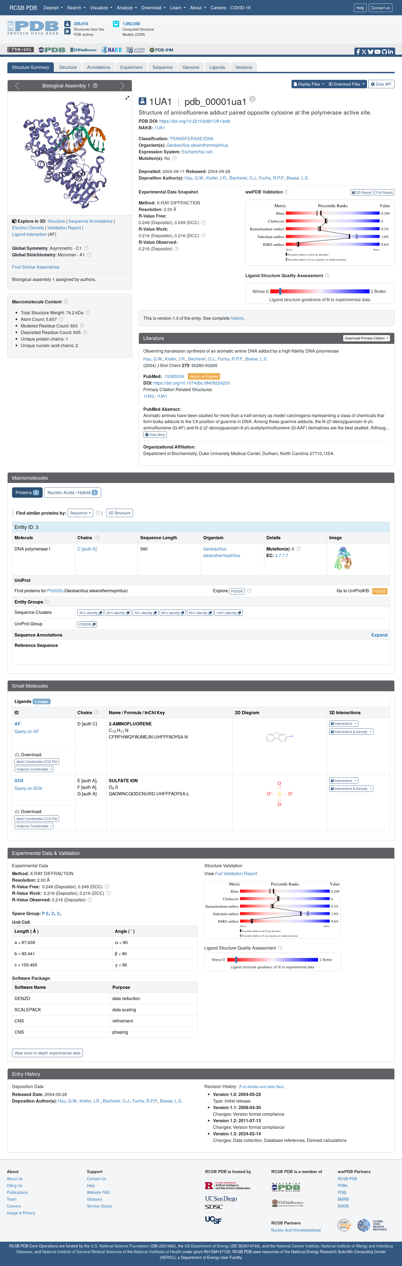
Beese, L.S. (298, 178)
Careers (218, 7)
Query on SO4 (28, 788)
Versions (243, 67)
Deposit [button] (51, 7)
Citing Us (14, 1185)
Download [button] (151, 7)
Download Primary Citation (365, 338)
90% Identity (170, 612)
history (237, 318)
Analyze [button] (125, 7)
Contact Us (96, 1178)
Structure (68, 67)
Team (12, 1199)
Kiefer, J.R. (216, 178)
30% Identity (88, 612)
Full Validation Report (236, 873)
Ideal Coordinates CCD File (36, 761)
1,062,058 (131, 23)
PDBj (342, 1192)
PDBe (343, 1185)
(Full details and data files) (261, 1086)
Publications (17, 1192)
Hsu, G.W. (194, 178)
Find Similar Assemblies (35, 267)
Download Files (347, 84)
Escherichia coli (197, 151)
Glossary (94, 1199)
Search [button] (74, 7)
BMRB (343, 1199)
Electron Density (28, 227)
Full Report (384, 192)
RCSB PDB (23, 7)
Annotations (98, 67)
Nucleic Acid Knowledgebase (296, 1230)
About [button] (196, 7)
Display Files (309, 84)
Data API (383, 84)
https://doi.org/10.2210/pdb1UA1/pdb (194, 121)
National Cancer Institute (297, 1246)
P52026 (54, 590)
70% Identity (143, 612)
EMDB (343, 1206)
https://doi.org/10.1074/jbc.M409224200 (191, 383)
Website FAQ (98, 1192)
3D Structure (119, 512)
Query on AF (26, 731)
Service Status (99, 1206)
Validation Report (64, 227)
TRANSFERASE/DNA (192, 138)
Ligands (217, 67)
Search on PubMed (204, 376)
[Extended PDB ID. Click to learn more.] (252, 98)
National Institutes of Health (157, 1251)
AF (17, 723)
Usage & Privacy (21, 1212)
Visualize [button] (99, 7)
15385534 (174, 376)
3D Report (364, 192)
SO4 (18, 780)
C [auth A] (87, 549)
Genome (191, 67)
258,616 (81, 23)
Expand (379, 635)
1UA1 (159, 127)
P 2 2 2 (51, 913)
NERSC (167, 1257)
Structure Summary (30, 67)
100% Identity (226, 612)
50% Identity (116, 612)
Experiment (131, 67)
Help (360, 7)
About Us (15, 1178)
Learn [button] (176, 7)
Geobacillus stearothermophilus (197, 145)
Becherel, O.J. (243, 178)
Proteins (26, 492)
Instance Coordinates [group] (33, 769)
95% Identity (198, 612)
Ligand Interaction (29, 234)
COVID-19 (240, 7)
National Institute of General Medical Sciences (82, 1251)
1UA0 (148, 396)
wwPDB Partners (354, 1171)
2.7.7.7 (281, 555)
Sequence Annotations (90, 221)
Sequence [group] (79, 512)
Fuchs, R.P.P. (271, 178)
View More (156, 434)
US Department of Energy (207, 1246)
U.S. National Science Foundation (120, 1246)
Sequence (163, 67)
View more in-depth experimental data (47, 1053)
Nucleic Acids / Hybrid (72, 492)
